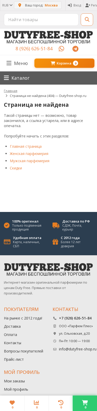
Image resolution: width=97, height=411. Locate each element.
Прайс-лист (14, 359)
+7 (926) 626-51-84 (75, 318)
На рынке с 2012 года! (23, 318)
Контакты (12, 342)
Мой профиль (16, 389)
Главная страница (26, 146)
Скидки (16, 168)
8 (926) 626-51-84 (34, 48)
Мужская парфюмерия (29, 160)
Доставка (12, 326)
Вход (77, 5)
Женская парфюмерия (29, 153)
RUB (5, 5)
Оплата (10, 334)
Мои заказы (14, 381)
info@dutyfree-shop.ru (77, 349)
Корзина (66, 63)
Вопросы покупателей (23, 351)
